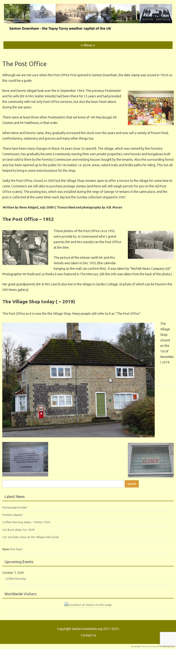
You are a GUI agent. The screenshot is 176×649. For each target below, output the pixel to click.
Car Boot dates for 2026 (18, 529)
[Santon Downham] (88, 32)
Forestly (135, 646)
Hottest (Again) (12, 514)
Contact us (88, 635)
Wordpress (169, 646)
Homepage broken (14, 507)
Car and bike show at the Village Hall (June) (30, 537)
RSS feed (16, 549)
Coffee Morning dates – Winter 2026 (26, 522)
